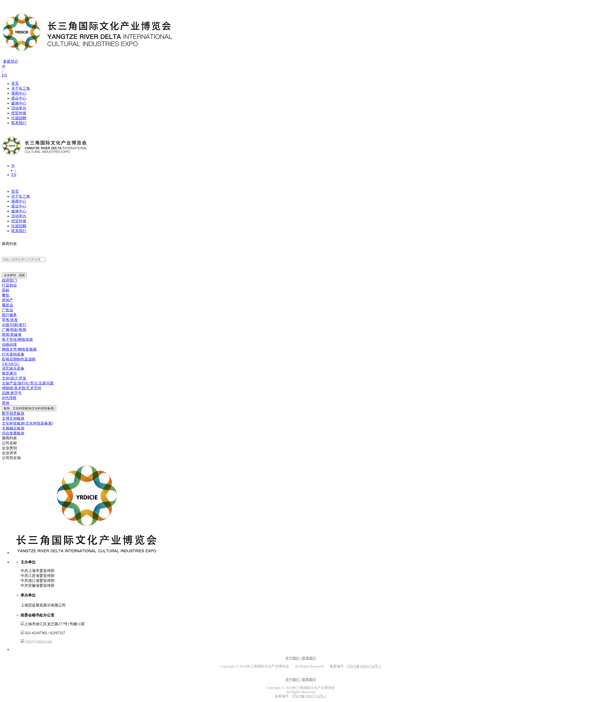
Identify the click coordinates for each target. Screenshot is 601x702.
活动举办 (18, 108)
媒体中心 (18, 103)
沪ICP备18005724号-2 (364, 666)
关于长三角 (20, 88)
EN (4, 75)
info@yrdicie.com (38, 641)
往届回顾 (18, 118)
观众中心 (18, 98)
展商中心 (18, 93)
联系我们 (18, 123)
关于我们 (292, 658)
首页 (15, 83)
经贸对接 (18, 113)
